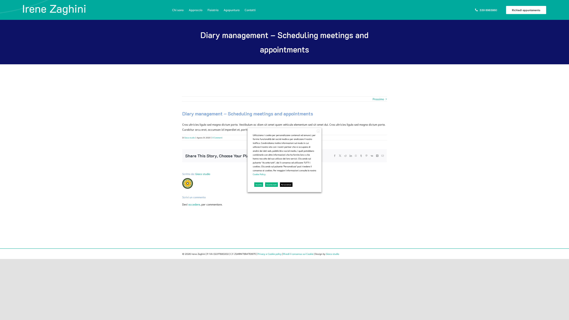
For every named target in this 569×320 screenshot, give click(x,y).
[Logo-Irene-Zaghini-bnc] (54, 6)
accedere (194, 204)
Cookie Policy (259, 174)
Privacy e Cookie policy (270, 253)
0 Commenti (217, 137)
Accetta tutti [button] (271, 184)
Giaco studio (189, 137)
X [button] (318, 131)
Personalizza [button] (286, 184)
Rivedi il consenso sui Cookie (298, 253)
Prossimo (378, 99)
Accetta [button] (258, 184)
